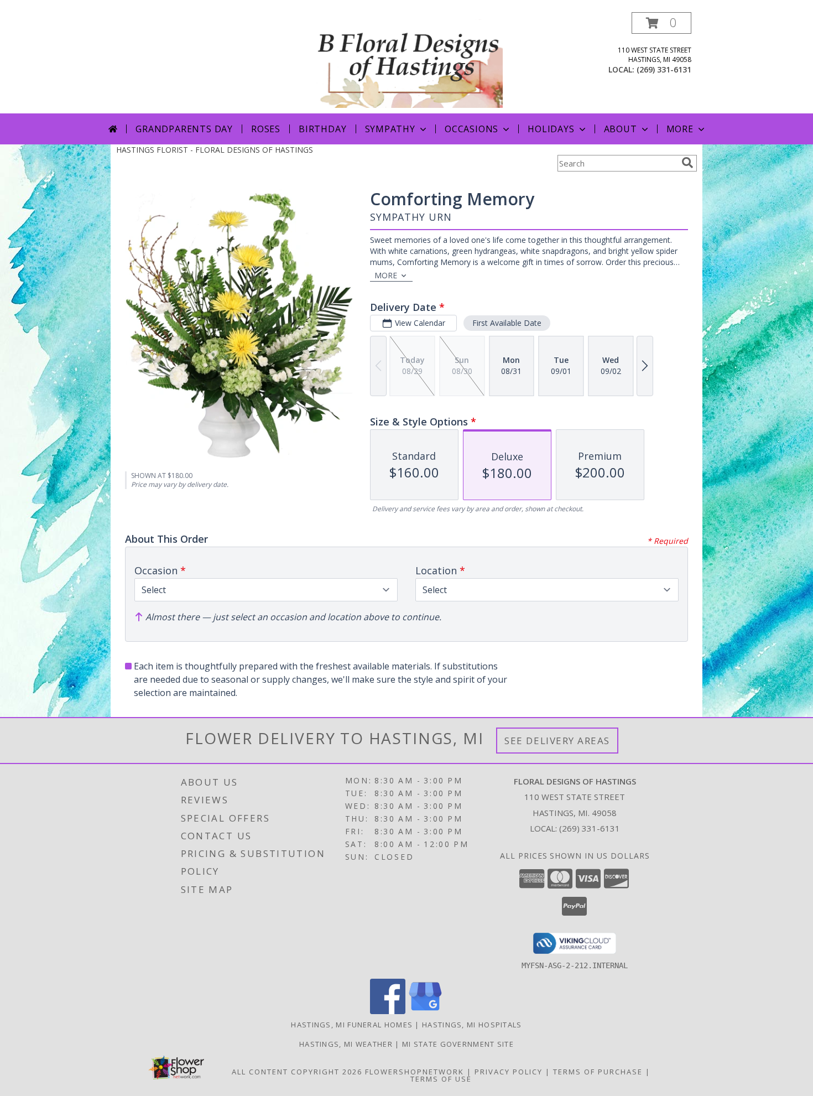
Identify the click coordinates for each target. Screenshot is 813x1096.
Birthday (322, 129)
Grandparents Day (184, 129)
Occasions (471, 129)
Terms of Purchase (598, 1072)
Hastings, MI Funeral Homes (352, 1025)
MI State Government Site (458, 1044)
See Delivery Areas (557, 740)
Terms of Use (441, 1079)
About (620, 129)
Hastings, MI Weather (346, 1044)
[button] (661, 23)
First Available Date (506, 323)
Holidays (551, 129)
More (680, 129)
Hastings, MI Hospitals (472, 1025)
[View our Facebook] (387, 1011)
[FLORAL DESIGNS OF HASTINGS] (407, 63)
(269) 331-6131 (664, 69)
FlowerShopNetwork (414, 1072)
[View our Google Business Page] (425, 1011)
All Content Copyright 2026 (297, 1072)
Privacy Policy (509, 1072)
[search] (687, 163)
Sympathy (390, 129)
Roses (265, 129)
